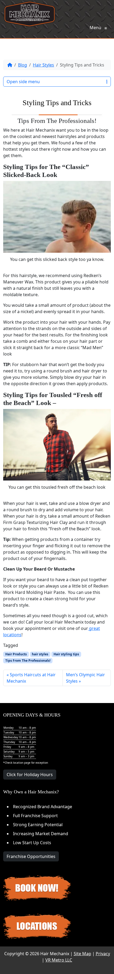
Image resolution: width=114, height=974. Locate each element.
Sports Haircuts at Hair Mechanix (31, 678)
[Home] (9, 65)
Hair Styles (43, 65)
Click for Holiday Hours (30, 774)
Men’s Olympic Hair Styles (85, 678)
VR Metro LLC (58, 960)
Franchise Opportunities (31, 856)
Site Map (82, 954)
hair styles (40, 654)
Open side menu (23, 81)
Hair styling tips (66, 654)
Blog (22, 65)
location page (21, 762)
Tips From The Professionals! (27, 660)
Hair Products (16, 654)
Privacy (103, 954)
